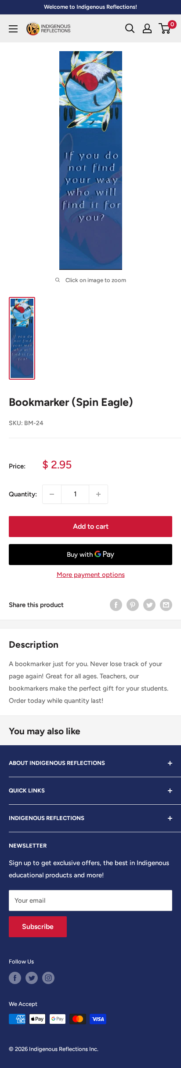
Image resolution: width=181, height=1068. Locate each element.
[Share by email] (166, 604)
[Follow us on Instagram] (48, 978)
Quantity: (23, 494)
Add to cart (91, 526)
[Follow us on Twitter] (31, 978)
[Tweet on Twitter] (149, 604)
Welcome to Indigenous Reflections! (90, 6)
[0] (164, 28)
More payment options (91, 575)
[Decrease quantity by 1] (52, 494)
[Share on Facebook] (116, 604)
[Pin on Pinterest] (133, 604)
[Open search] (130, 28)
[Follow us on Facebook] (15, 978)
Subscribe (38, 926)
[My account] (147, 28)
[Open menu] (13, 28)
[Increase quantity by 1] (98, 494)
